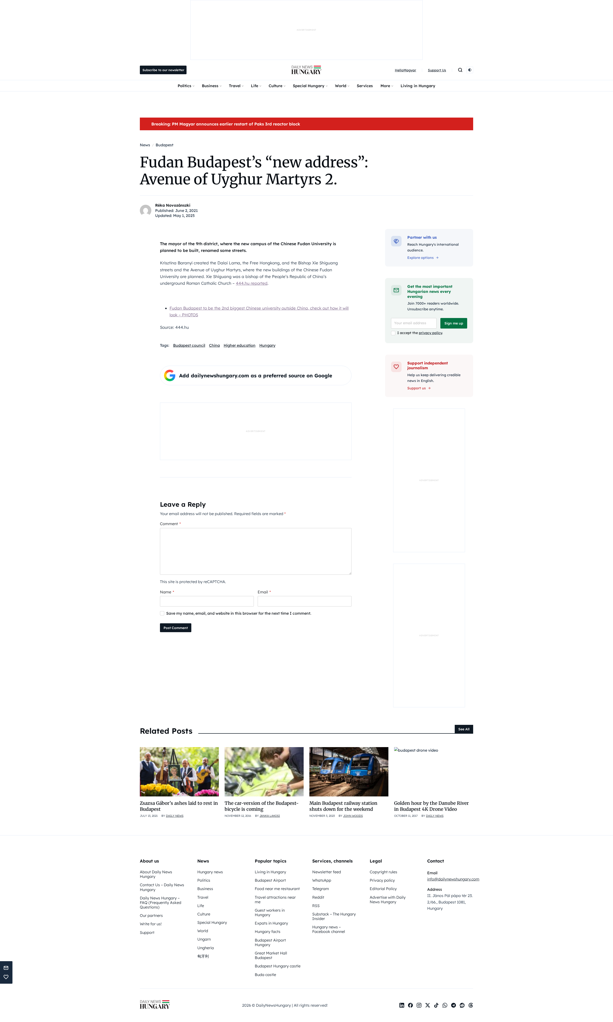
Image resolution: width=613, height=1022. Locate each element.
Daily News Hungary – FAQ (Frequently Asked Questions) (160, 902)
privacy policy (430, 333)
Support (147, 932)
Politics (184, 85)
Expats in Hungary (271, 923)
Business (210, 85)
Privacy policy (382, 880)
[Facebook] (410, 1005)
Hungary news (210, 871)
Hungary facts (267, 931)
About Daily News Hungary (156, 874)
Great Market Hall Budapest (271, 955)
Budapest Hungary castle (278, 966)
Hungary (267, 345)
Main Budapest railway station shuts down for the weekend (343, 806)
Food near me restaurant (277, 888)
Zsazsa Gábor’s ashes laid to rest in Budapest (179, 806)
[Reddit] (462, 1005)
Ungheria (205, 947)
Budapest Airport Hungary (270, 942)
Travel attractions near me (275, 899)
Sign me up (453, 323)
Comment (170, 523)
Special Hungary (308, 85)
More (385, 85)
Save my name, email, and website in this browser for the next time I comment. (238, 613)
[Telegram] (453, 1005)
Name (167, 592)
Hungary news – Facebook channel (328, 929)
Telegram (320, 888)
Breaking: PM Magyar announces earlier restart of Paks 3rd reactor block (225, 123)
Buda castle (265, 974)
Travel (234, 85)
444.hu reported (251, 283)
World (340, 85)
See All (464, 729)
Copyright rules (383, 871)
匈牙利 (203, 956)
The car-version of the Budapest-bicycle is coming (262, 806)
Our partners (151, 915)
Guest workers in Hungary (270, 912)
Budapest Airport (270, 880)
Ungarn (204, 939)
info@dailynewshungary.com (453, 879)
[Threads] (470, 1005)
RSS (316, 905)
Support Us (437, 70)
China (214, 345)
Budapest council (189, 345)
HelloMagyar (405, 70)
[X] (427, 1005)
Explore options (420, 257)
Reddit (318, 897)
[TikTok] (436, 1005)
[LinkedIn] (401, 1005)
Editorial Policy (383, 888)
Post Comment (176, 628)
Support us (416, 388)
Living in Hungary (418, 85)
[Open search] (460, 70)
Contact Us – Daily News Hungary (162, 887)
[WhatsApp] (445, 1005)
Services (365, 85)
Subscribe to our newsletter (163, 70)
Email (264, 592)
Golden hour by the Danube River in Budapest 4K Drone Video (431, 806)
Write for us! (151, 923)
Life (254, 85)
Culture (275, 85)
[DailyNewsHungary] (306, 70)
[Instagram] (419, 1005)
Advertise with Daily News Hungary (388, 899)
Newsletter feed (326, 871)
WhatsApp (321, 880)
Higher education (239, 345)
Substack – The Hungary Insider (334, 916)
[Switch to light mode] (469, 70)
